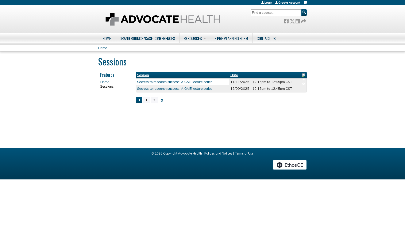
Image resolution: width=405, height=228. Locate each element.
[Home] (162, 19)
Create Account (289, 2)
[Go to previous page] (139, 100)
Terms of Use (244, 153)
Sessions (107, 86)
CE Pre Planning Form (230, 38)
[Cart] (305, 4)
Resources (193, 38)
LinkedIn (298, 20)
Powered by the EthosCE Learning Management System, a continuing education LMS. (290, 165)
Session (143, 75)
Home (107, 38)
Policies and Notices (218, 153)
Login (268, 2)
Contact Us (266, 38)
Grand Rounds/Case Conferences (147, 38)
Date (234, 75)
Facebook (286, 20)
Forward (303, 20)
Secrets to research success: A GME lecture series (174, 82)
